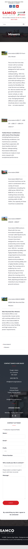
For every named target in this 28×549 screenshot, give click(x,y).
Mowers (6, 347)
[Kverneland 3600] (4, 171)
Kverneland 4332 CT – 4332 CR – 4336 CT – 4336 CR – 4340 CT (16, 124)
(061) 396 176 (14, 378)
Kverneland (7, 344)
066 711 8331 (14, 19)
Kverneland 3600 (13, 172)
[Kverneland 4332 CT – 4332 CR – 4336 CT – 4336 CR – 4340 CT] (4, 119)
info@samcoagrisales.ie (14, 381)
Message (6, 475)
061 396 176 (18, 17)
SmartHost (25, 539)
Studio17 (11, 539)
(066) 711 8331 (14, 396)
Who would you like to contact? (13, 463)
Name (5, 433)
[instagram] (15, 415)
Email (5, 440)
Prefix (5, 448)
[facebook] (12, 415)
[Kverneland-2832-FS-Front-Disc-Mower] (4, 52)
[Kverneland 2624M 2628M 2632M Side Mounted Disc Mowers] (4, 298)
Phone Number (8, 455)
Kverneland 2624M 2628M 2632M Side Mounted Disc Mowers (16, 302)
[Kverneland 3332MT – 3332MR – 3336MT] (4, 218)
